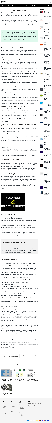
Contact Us (13, 406)
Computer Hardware (19, 9)
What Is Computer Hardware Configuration (32, 379)
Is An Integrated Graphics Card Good (6, 394)
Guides (43, 5)
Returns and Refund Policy (21, 408)
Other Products (34, 5)
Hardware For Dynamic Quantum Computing (6, 379)
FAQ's (48, 5)
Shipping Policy (20, 405)
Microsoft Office (11, 5)
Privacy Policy (21, 412)
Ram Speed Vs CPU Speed (19, 379)
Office (45, 11)
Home (3, 5)
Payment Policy (20, 410)
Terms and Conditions (21, 415)
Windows (26, 5)
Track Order (13, 409)
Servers (19, 5)
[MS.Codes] (4, 2)
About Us (12, 404)
